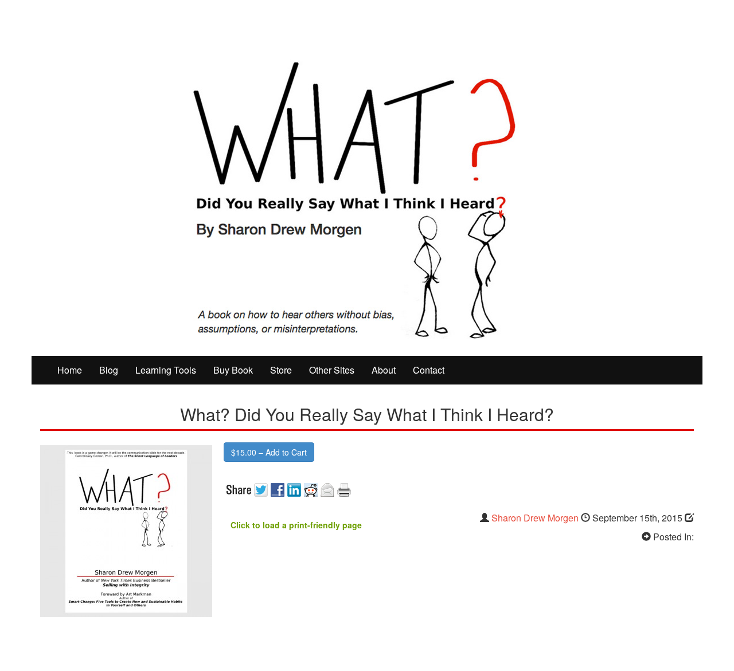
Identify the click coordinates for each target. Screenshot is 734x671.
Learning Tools (165, 369)
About (384, 369)
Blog (108, 369)
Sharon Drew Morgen (535, 517)
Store (281, 369)
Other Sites (331, 369)
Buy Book (233, 369)
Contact (428, 369)
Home (69, 369)
